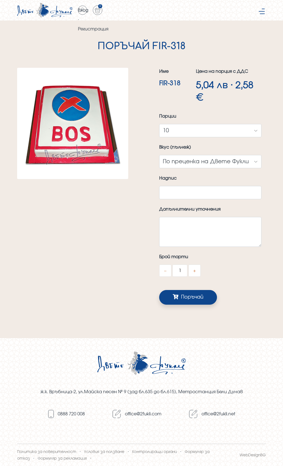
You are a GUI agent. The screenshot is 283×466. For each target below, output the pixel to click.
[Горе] (273, 455)
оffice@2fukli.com (143, 414)
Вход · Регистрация (82, 11)
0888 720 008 (71, 414)
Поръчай (191, 297)
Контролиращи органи (154, 452)
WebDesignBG (253, 455)
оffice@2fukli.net (218, 414)
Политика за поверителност (46, 452)
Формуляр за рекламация (62, 458)
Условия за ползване (104, 452)
